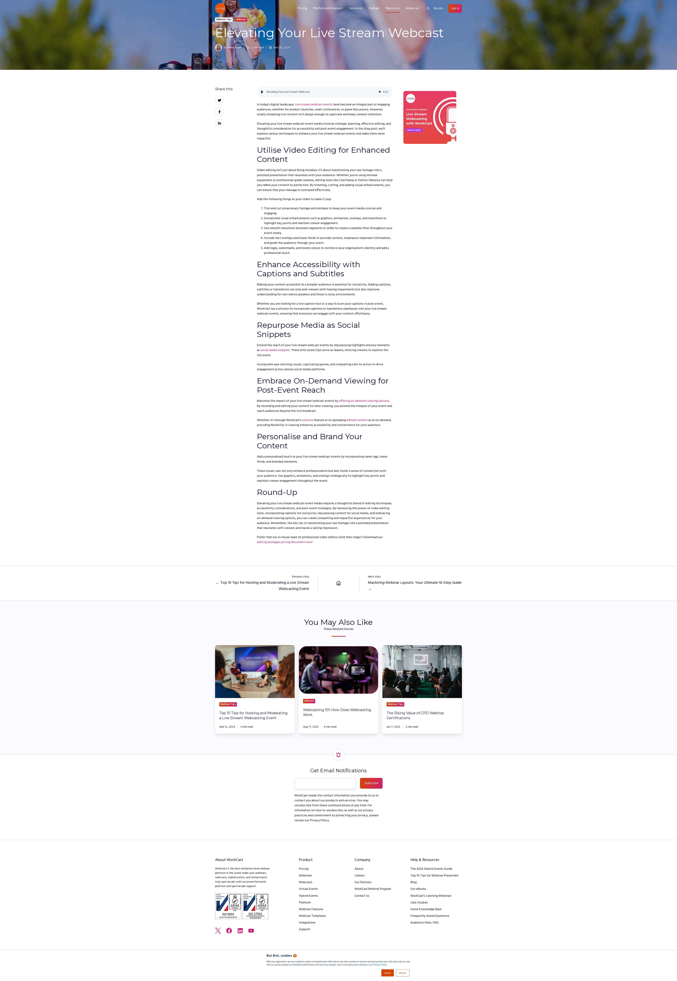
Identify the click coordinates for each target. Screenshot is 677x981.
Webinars (305, 875)
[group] (325, 92)
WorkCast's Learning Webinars (431, 895)
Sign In (455, 8)
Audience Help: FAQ (424, 922)
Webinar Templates (312, 916)
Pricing (303, 869)
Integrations (307, 922)
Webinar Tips (223, 19)
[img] (379, 92)
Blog (413, 882)
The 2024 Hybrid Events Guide (431, 869)
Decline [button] (402, 972)
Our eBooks (418, 889)
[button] (428, 8)
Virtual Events (308, 889)
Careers (360, 875)
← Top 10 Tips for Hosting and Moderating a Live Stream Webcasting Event (262, 586)
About (359, 869)
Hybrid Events (308, 895)
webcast (241, 19)
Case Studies (419, 902)
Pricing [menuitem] (302, 8)
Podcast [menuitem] (374, 8)
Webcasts (305, 882)
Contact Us (362, 895)
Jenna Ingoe (235, 47)
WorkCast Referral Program (373, 889)
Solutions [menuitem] (355, 8)
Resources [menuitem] (393, 8)
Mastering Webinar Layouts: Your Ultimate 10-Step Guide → (415, 586)
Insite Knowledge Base (426, 909)
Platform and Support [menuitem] (328, 8)
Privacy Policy (379, 964)
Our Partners (363, 882)
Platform (305, 902)
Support (304, 929)
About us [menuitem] (412, 8)
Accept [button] (387, 972)
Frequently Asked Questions (429, 916)
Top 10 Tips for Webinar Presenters (434, 875)
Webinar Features (311, 909)
